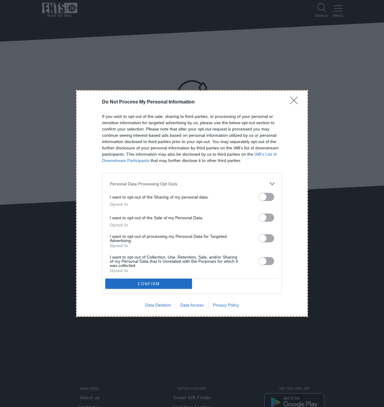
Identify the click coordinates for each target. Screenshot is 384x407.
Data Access (192, 305)
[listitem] (192, 184)
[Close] (296, 102)
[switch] (266, 197)
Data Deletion (158, 305)
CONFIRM (149, 284)
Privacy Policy (226, 305)
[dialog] (192, 203)
